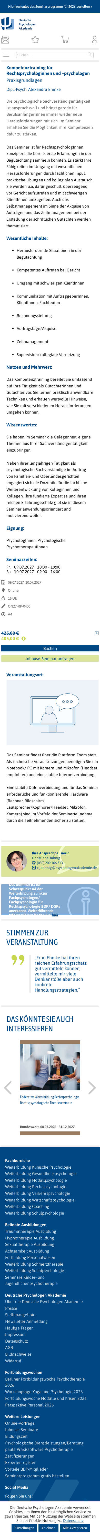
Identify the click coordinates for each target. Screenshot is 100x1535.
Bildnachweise (18, 1354)
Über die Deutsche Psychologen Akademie (44, 1301)
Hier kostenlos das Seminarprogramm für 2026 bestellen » (50, 6)
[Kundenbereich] (95, 40)
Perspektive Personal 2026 (29, 1405)
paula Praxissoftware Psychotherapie (39, 1449)
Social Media (16, 1487)
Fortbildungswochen (23, 1372)
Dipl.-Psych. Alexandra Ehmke (33, 89)
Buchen (50, 648)
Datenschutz (16, 1341)
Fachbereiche (17, 1160)
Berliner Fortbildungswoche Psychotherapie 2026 (45, 1382)
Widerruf (13, 1360)
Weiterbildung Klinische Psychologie (38, 1167)
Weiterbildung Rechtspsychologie (35, 1186)
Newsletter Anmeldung (26, 1321)
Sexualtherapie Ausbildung (29, 1244)
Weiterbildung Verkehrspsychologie (37, 1193)
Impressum (15, 1334)
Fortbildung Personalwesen (30, 1257)
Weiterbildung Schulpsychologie (34, 1213)
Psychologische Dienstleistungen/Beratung (44, 1443)
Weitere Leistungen (23, 1416)
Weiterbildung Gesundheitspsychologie (41, 1173)
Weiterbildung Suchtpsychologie (34, 1270)
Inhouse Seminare (21, 1429)
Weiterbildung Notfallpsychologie (36, 1180)
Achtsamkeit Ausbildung (27, 1251)
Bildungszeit (16, 1436)
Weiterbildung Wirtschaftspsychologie (40, 1200)
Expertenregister (20, 1462)
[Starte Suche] (89, 55)
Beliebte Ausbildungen (25, 1224)
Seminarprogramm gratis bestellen (37, 1475)
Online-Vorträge (20, 1423)
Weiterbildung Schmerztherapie (34, 1264)
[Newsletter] (5, 40)
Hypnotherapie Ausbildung (29, 1238)
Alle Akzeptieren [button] (75, 1528)
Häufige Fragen (19, 1328)
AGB (9, 1347)
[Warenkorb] (65, 40)
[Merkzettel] (35, 40)
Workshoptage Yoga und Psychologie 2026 (44, 1391)
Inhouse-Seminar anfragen (50, 658)
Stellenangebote (20, 1314)
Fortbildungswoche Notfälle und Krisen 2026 (46, 1398)
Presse (11, 1308)
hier (55, 915)
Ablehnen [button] (48, 1528)
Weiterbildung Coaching (27, 1206)
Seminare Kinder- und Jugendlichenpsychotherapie (31, 1280)
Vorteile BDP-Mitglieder (26, 1469)
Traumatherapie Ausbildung (30, 1231)
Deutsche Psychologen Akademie (35, 1295)
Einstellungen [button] (24, 1528)
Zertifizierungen (19, 1456)
